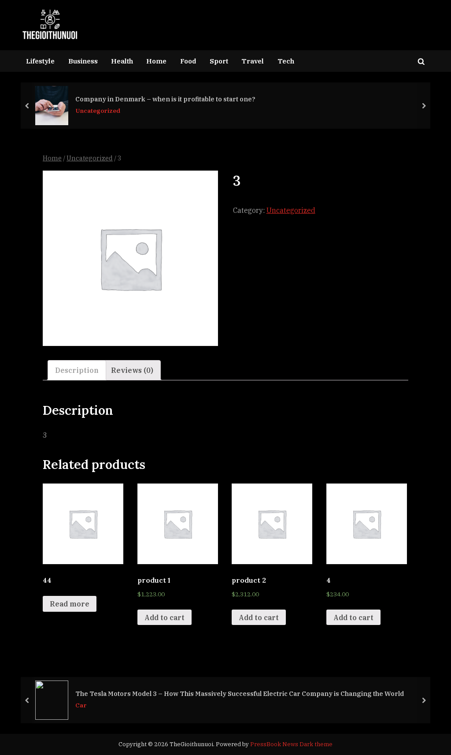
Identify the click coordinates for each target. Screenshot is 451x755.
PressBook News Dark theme (291, 744)
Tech (285, 60)
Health (122, 60)
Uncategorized (97, 111)
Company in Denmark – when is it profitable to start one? (165, 99)
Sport (219, 60)
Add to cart (164, 617)
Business (83, 60)
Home (156, 60)
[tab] (77, 370)
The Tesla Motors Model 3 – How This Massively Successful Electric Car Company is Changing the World (239, 693)
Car (81, 706)
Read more (69, 603)
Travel (252, 60)
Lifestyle (40, 60)
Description (77, 370)
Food (188, 60)
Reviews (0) (132, 370)
